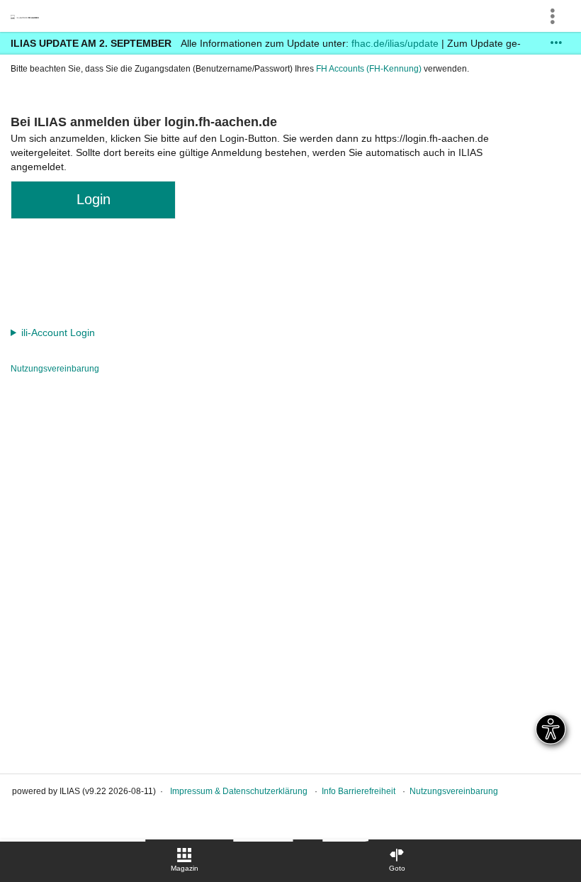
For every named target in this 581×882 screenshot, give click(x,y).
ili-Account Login (58, 332)
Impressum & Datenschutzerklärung (239, 791)
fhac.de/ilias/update (395, 43)
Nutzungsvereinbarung (55, 369)
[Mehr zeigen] (556, 43)
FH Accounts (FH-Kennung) (369, 69)
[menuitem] (184, 860)
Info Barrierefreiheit (358, 791)
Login (94, 199)
